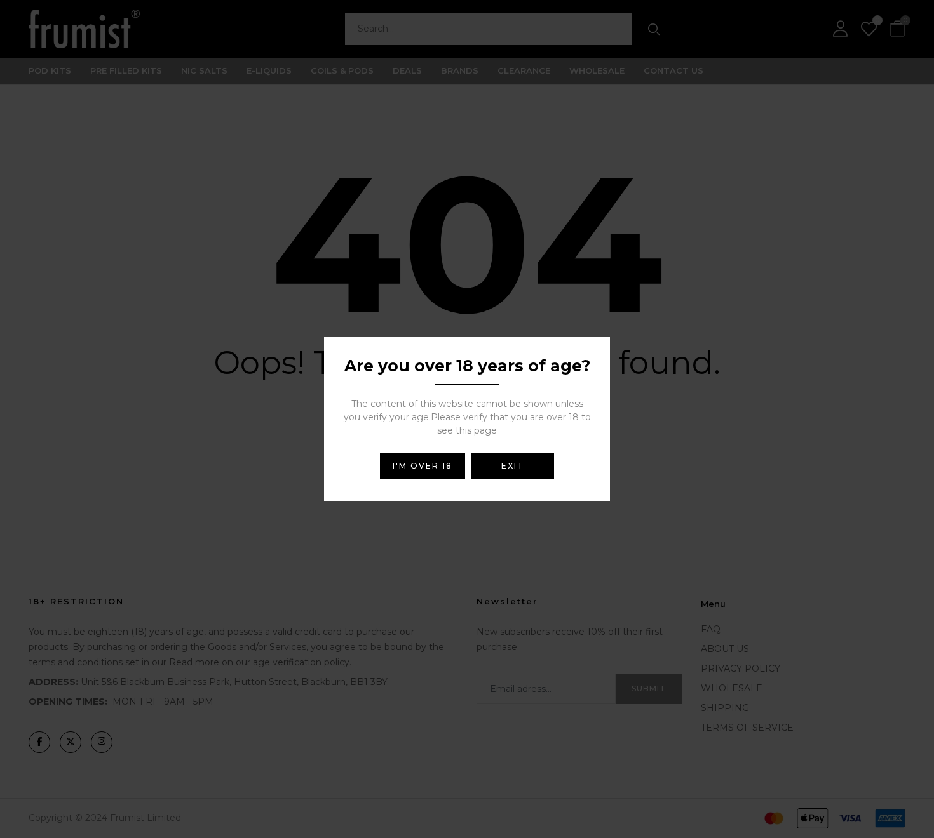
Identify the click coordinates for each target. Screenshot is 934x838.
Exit (512, 465)
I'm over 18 (422, 465)
